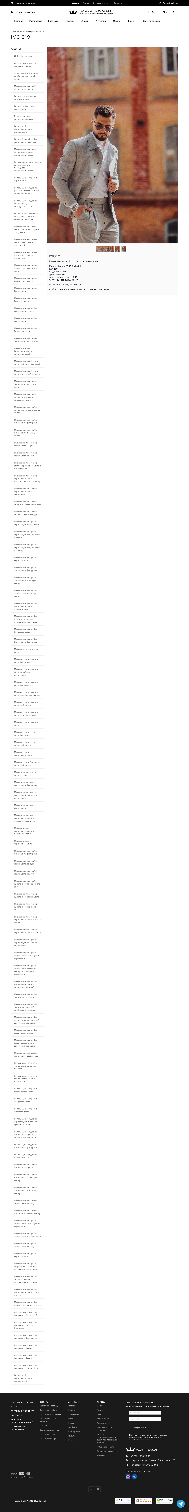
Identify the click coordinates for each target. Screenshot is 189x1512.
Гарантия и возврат (22, 1411)
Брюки (71, 1423)
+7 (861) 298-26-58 (25, 12)
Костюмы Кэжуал (47, 1434)
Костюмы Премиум (48, 1438)
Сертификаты (74, 1431)
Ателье (15, 1406)
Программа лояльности (107, 1451)
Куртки (71, 1440)
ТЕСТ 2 (59, 284)
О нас (99, 1406)
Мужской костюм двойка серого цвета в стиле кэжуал (84, 289)
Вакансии (101, 1455)
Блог (99, 1414)
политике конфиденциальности (145, 1438)
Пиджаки (72, 1406)
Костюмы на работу (48, 1410)
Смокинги (44, 1425)
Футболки (72, 1427)
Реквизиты (102, 1423)
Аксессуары (73, 1414)
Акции (100, 1410)
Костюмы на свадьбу (49, 1406)
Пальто (71, 1436)
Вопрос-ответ (103, 1418)
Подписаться (140, 1427)
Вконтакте (91, 1489)
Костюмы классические (50, 1430)
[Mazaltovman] (94, 12)
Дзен (98, 1489)
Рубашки (72, 1410)
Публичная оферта (105, 1447)
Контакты (16, 1415)
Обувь (71, 1418)
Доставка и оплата (22, 1402)
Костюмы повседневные (50, 1414)
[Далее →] (112, 145)
